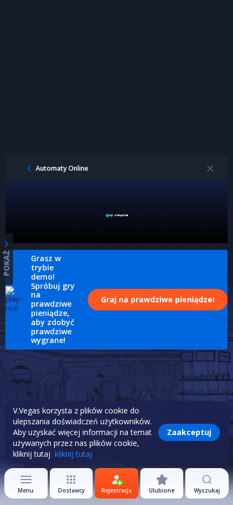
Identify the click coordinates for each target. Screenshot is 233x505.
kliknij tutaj (73, 454)
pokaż (6, 263)
